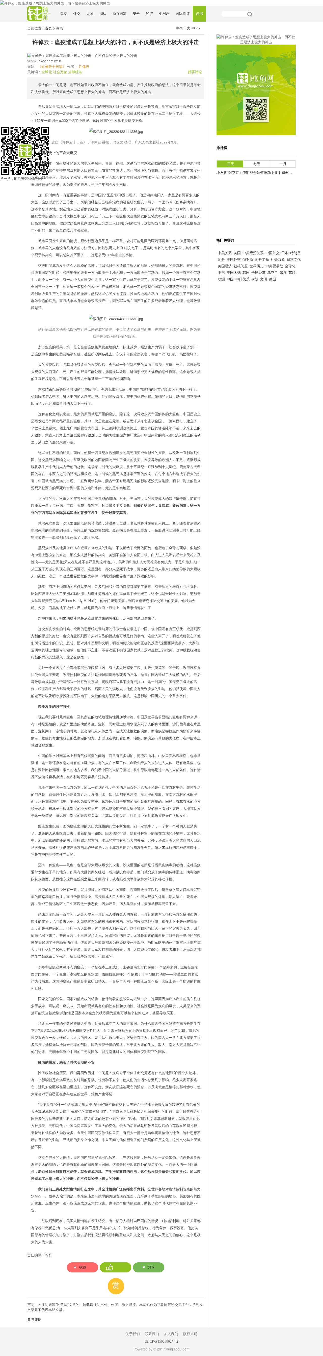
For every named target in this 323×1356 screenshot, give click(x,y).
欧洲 (221, 279)
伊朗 (254, 279)
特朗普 (295, 253)
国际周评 (183, 14)
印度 (283, 273)
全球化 (46, 72)
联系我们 (152, 1334)
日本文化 (294, 259)
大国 (89, 14)
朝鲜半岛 (262, 259)
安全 (136, 14)
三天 (230, 164)
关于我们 (133, 1334)
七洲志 (164, 14)
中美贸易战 (274, 266)
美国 (237, 253)
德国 (272, 279)
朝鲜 (221, 259)
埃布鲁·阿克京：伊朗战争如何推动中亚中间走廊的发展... (261, 173)
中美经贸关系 (253, 253)
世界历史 (257, 266)
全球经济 (75, 72)
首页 (63, 14)
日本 (284, 253)
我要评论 (195, 72)
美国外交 (234, 259)
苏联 (291, 273)
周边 (102, 14)
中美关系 (225, 253)
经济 (149, 14)
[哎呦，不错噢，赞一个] (115, 1267)
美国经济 (225, 266)
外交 (76, 14)
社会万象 (60, 72)
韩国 (246, 273)
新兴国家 (120, 14)
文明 (263, 279)
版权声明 (190, 1334)
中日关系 (242, 279)
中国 (230, 279)
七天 (256, 164)
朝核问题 (241, 266)
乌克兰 (272, 273)
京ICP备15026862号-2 (161, 1341)
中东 (221, 273)
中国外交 (272, 253)
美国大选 (234, 273)
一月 (282, 164)
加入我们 (171, 1334)
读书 (199, 14)
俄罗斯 (248, 259)
